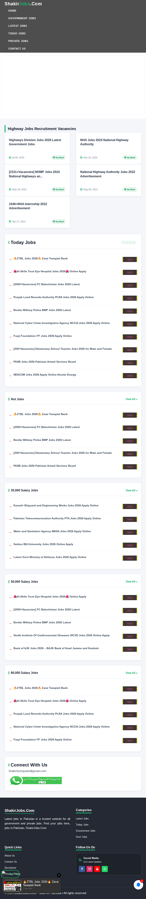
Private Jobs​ (18, 41)
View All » (131, 399)
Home (12, 10)
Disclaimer (10, 867)
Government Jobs (22, 18)
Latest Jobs (17, 25)
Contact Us (17, 48)
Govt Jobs (81, 836)
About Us (10, 855)
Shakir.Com (23, 3)
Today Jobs (17, 33)
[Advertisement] (73, 85)
